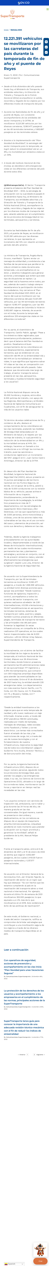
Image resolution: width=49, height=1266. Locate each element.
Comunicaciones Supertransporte (18, 976)
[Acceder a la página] (23, 2)
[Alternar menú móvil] (48, 9)
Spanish (11, 1264)
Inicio (6, 30)
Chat (40, 1261)
